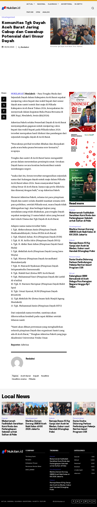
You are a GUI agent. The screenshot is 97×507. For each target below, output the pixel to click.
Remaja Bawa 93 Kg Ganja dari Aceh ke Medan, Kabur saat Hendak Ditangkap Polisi (59, 426)
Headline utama (19, 379)
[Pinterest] (3, 111)
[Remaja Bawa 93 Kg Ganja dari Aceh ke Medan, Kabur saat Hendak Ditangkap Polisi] (60, 408)
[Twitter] (3, 105)
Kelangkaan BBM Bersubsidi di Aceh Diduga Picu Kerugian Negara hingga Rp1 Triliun (80, 281)
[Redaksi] (17, 363)
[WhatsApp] (3, 117)
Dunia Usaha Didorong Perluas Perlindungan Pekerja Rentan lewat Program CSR (84, 426)
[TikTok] (81, 501)
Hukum (72, 240)
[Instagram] (77, 501)
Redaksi (25, 47)
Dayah (36, 375)
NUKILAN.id (17, 93)
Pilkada (32, 379)
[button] (93, 8)
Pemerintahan (74, 257)
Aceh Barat (26, 375)
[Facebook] (3, 99)
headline (45, 375)
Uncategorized (8, 17)
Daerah (72, 210)
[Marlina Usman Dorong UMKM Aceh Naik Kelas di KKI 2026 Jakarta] (37, 408)
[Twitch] (86, 501)
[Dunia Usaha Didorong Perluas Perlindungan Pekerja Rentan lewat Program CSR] (84, 408)
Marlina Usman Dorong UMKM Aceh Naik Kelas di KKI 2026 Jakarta (82, 232)
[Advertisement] (48, 68)
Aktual (71, 273)
